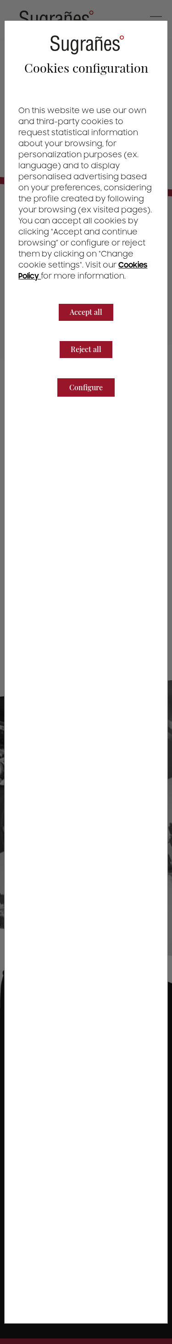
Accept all (86, 312)
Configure (86, 387)
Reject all (86, 349)
